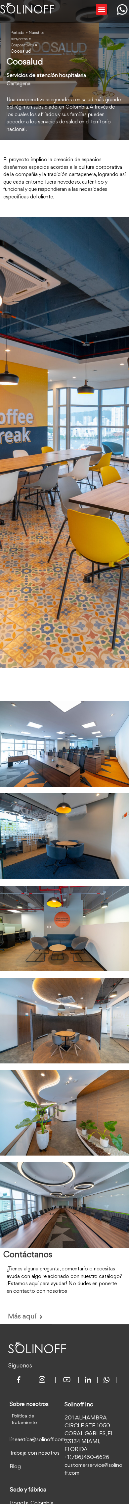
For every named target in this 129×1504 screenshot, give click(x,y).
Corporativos (22, 45)
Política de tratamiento (24, 1419)
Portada (17, 33)
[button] (101, 9)
